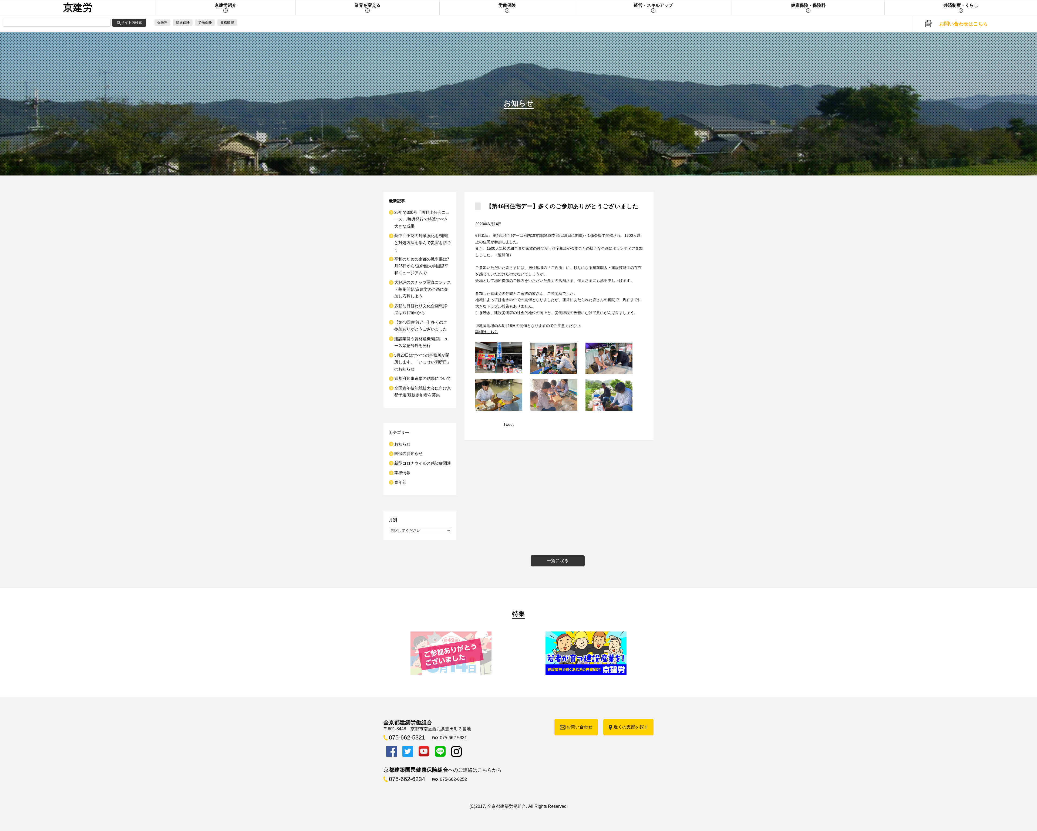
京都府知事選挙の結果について (422, 378)
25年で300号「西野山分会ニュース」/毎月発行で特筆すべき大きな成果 (422, 219)
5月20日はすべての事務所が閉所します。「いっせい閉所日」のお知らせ (422, 362)
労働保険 (205, 23)
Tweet (508, 424)
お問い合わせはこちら (963, 23)
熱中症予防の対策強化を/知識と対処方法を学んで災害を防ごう (422, 242)
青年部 (400, 482)
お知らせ (402, 444)
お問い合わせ (579, 727)
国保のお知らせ (408, 453)
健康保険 (183, 23)
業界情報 (402, 472)
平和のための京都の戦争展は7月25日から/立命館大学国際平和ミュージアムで (421, 266)
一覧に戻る (557, 560)
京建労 (77, 7)
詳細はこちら (486, 332)
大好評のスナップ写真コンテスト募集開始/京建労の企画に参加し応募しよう (422, 289)
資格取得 (227, 23)
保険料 (162, 23)
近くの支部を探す (631, 727)
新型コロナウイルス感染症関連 (422, 463)
